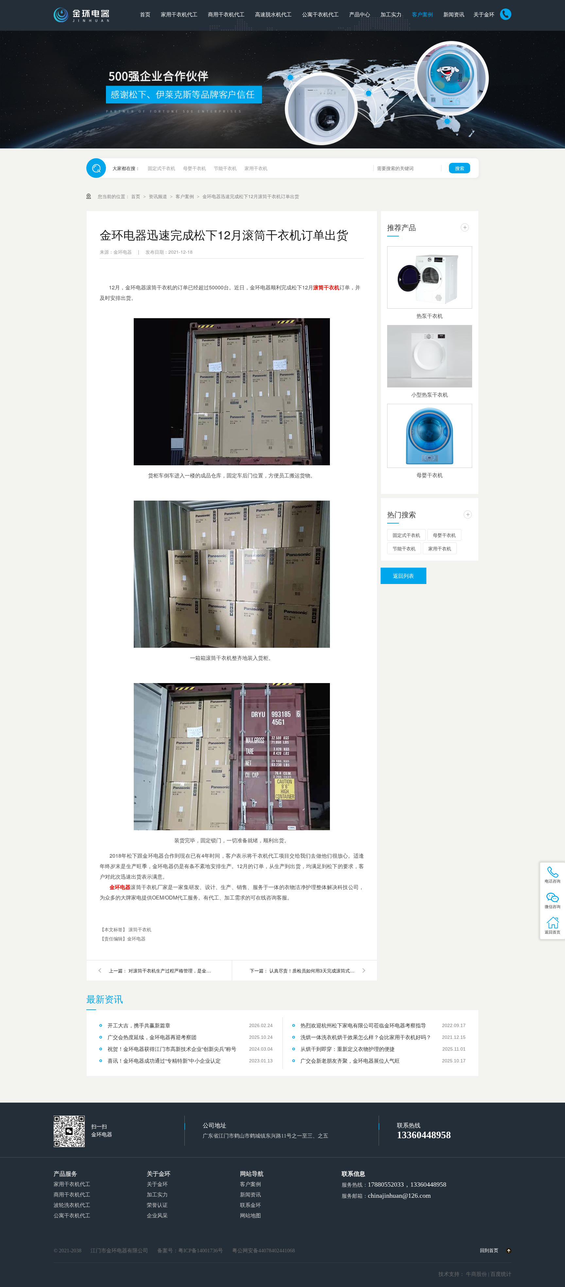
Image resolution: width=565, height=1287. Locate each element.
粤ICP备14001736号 (200, 1250)
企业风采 (157, 1215)
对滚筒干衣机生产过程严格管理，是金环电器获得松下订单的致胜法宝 (171, 970)
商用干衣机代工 (226, 14)
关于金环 (483, 14)
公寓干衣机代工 (320, 14)
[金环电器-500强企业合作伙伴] (282, 89)
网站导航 (252, 1174)
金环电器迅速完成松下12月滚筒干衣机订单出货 (250, 196)
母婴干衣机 (194, 168)
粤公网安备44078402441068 (263, 1250)
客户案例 (422, 14)
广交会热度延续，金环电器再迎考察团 (152, 1037)
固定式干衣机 (161, 168)
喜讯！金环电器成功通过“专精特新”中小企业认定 (164, 1060)
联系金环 (250, 1205)
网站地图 (250, 1215)
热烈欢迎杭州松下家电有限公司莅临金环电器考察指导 (363, 1025)
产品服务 (65, 1174)
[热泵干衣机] (429, 277)
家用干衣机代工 (179, 14)
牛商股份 (476, 1274)
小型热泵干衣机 (429, 394)
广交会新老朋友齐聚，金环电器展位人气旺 (350, 1060)
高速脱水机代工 (273, 14)
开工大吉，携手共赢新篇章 (139, 1025)
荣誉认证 (157, 1205)
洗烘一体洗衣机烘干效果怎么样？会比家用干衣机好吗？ (365, 1037)
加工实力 (391, 14)
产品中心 (359, 14)
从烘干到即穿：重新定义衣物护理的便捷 (347, 1049)
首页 (145, 14)
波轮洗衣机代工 (72, 1205)
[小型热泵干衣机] (429, 356)
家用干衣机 (256, 168)
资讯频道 (158, 196)
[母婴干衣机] (429, 436)
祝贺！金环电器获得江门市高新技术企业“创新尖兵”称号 (172, 1049)
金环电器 (120, 887)
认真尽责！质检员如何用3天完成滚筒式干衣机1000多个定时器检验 (311, 970)
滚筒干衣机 (326, 287)
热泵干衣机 (430, 315)
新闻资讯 (453, 14)
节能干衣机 (225, 168)
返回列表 (403, 575)
